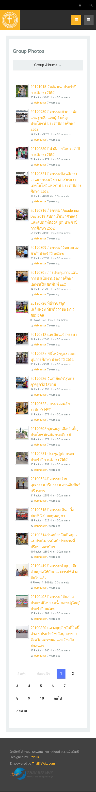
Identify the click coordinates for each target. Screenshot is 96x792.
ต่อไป (58, 698)
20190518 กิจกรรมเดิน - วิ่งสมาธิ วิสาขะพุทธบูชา (52, 513)
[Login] (80, 5)
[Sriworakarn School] (10, 20)
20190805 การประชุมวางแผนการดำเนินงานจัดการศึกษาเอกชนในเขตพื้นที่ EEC (54, 278)
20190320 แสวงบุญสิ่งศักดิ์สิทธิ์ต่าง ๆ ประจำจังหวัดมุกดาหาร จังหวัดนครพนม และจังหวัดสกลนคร (55, 637)
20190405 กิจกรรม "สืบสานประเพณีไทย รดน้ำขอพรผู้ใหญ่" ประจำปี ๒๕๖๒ (55, 603)
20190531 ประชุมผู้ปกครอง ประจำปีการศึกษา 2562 (52, 456)
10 (42, 698)
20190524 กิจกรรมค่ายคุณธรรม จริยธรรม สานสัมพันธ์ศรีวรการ (55, 485)
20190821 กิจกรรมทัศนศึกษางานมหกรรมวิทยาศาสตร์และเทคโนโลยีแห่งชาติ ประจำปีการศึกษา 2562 (56, 182)
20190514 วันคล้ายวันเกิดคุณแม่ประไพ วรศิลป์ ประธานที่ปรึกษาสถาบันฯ (54, 541)
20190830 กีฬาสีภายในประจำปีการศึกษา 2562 (55, 152)
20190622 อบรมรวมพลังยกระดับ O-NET (52, 407)
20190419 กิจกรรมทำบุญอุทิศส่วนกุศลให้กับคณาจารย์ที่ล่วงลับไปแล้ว (54, 572)
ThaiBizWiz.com (43, 763)
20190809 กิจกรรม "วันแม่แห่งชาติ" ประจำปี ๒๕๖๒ (55, 250)
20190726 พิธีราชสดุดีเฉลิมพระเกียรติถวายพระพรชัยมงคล (53, 309)
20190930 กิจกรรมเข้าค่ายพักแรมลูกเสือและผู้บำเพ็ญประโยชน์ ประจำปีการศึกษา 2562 (54, 120)
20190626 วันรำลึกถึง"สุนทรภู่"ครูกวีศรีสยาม (52, 381)
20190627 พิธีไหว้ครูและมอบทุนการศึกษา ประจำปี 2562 (54, 356)
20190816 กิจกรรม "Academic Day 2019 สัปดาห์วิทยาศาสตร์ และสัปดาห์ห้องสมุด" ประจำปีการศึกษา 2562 (55, 219)
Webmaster (40, 102)
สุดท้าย (21, 710)
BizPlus (34, 757)
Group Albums (46, 65)
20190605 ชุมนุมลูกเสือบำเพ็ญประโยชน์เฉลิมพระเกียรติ (55, 432)
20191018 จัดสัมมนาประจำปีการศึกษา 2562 (54, 90)
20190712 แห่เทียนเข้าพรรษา (54, 334)
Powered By (32, 774)
